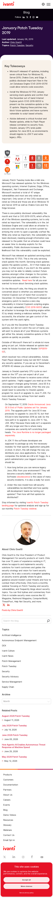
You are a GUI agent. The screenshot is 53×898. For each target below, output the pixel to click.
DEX (4, 645)
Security (29, 45)
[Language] (43, 4)
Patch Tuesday (17, 45)
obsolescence (23, 476)
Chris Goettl (16, 42)
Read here (27, 280)
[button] (48, 4)
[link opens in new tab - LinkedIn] (13, 857)
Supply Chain (8, 687)
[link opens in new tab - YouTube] (42, 857)
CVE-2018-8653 (34, 307)
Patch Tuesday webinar (25, 508)
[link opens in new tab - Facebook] (32, 857)
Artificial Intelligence (11, 635)
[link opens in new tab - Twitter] (4, 857)
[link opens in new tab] (24, 17)
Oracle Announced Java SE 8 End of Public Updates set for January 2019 (27, 407)
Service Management (12, 681)
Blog (26, 12)
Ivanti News (7, 656)
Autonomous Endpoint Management (19, 640)
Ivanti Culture (8, 650)
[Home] (8, 4)
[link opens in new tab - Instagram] (23, 857)
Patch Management (11, 661)
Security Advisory (10, 676)
